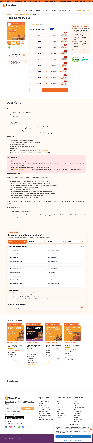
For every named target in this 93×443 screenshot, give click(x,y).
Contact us (42, 405)
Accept (73, 437)
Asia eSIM (17, 14)
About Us (41, 403)
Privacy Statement (78, 440)
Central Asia (77, 411)
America (59, 403)
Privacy (41, 417)
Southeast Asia (61, 415)
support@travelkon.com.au (14, 423)
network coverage (19, 169)
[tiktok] (16, 427)
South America (61, 413)
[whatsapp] (20, 427)
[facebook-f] (7, 427)
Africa (58, 401)
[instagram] (11, 427)
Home (8, 14)
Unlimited (59, 417)
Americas (76, 403)
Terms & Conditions (45, 415)
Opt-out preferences (68, 440)
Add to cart (55, 90)
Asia (58, 405)
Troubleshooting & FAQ (45, 409)
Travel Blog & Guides (45, 401)
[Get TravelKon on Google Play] (19, 417)
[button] (90, 424)
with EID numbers (43, 150)
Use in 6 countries (51, 363)
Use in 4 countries (13, 363)
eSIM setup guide (32, 125)
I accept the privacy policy (12, 411)
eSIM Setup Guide (44, 411)
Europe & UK (60, 407)
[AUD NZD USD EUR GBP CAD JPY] (71, 10)
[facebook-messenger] (23, 427)
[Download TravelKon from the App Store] (9, 417)
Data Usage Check (44, 413)
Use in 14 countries (70, 362)
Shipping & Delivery (44, 407)
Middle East (60, 409)
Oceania (59, 411)
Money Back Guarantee (46, 419)
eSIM (12, 14)
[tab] (17, 242)
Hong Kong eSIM (25, 14)
